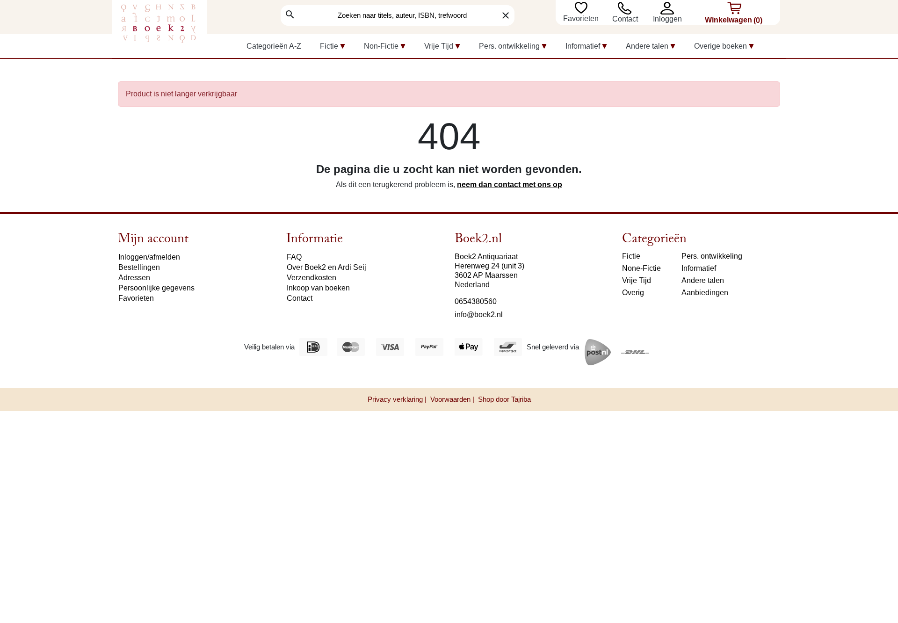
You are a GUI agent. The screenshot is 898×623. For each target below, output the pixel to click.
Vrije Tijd (636, 280)
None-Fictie (641, 268)
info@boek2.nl (479, 315)
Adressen (134, 278)
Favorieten (582, 18)
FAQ (294, 257)
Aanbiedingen (704, 293)
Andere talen (702, 280)
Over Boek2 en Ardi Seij (326, 267)
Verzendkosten (311, 278)
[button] (669, 8)
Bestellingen (139, 267)
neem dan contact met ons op (509, 184)
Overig (633, 293)
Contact (625, 19)
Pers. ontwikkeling (711, 256)
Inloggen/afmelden (149, 257)
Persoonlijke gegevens (156, 288)
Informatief (698, 268)
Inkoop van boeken (318, 288)
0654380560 (476, 301)
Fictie (631, 256)
